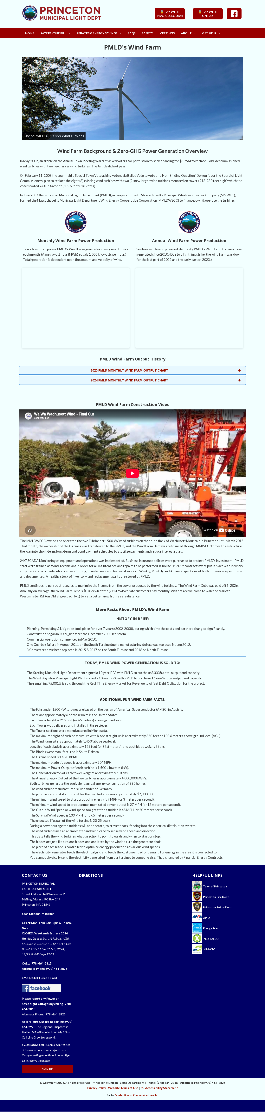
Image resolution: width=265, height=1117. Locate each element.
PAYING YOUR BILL (53, 33)
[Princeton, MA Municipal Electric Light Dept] (72, 16)
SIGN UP (47, 1069)
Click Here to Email (44, 977)
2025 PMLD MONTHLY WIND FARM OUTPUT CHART (129, 370)
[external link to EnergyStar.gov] (197, 928)
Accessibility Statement (161, 1088)
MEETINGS (167, 33)
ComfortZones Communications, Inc (136, 1095)
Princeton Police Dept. (217, 907)
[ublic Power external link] (197, 917)
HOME (29, 33)
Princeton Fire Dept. (215, 896)
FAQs (131, 33)
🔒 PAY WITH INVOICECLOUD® (170, 13)
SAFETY (147, 33)
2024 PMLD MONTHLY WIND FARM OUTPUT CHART (129, 380)
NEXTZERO (211, 938)
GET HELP (209, 33)
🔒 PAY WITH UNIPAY (207, 13)
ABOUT (186, 33)
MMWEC (209, 949)
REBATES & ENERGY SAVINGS (97, 33)
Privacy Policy (96, 1088)
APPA (206, 917)
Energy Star (210, 928)
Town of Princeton (214, 886)
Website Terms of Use (123, 1088)
